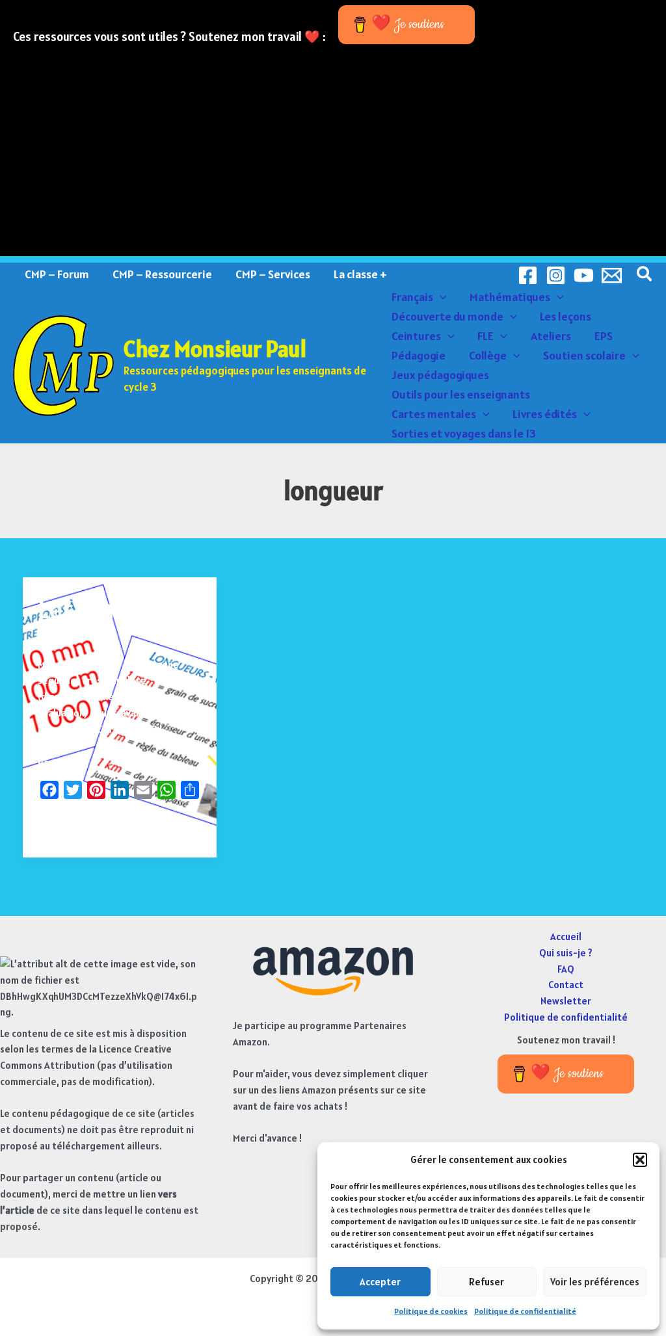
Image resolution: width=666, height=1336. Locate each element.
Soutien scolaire (584, 355)
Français (412, 296)
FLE (485, 335)
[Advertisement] (333, 165)
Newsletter (565, 1001)
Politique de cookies (431, 1311)
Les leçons (565, 316)
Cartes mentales (434, 413)
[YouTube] (584, 275)
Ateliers (551, 335)
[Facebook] (528, 275)
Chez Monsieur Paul (215, 348)
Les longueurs (114, 608)
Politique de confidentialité (525, 1311)
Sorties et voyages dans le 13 (464, 433)
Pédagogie (419, 355)
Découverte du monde (447, 316)
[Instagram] (556, 275)
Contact (565, 984)
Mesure (54, 638)
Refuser (486, 1282)
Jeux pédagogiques (440, 374)
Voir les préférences (594, 1282)
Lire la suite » (68, 827)
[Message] (612, 275)
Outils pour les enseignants (461, 394)
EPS (603, 335)
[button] (639, 1159)
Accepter (380, 1282)
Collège (488, 355)
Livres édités (545, 413)
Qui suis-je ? (566, 953)
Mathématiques (510, 296)
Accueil (565, 936)
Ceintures (416, 335)
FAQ (565, 969)
